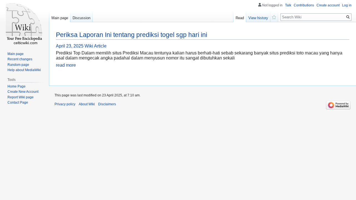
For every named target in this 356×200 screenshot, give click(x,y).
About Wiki (87, 104)
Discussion (81, 18)
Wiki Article (96, 46)
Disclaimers (107, 104)
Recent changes (20, 59)
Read (240, 18)
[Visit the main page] (24, 22)
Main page (59, 18)
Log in (347, 5)
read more (66, 65)
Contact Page (18, 102)
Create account (328, 5)
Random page (18, 65)
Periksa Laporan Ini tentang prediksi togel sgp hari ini (131, 34)
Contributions (304, 5)
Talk (288, 5)
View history (258, 18)
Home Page (17, 86)
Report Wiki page (21, 97)
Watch (274, 16)
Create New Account (23, 92)
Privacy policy (65, 104)
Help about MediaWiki (24, 70)
